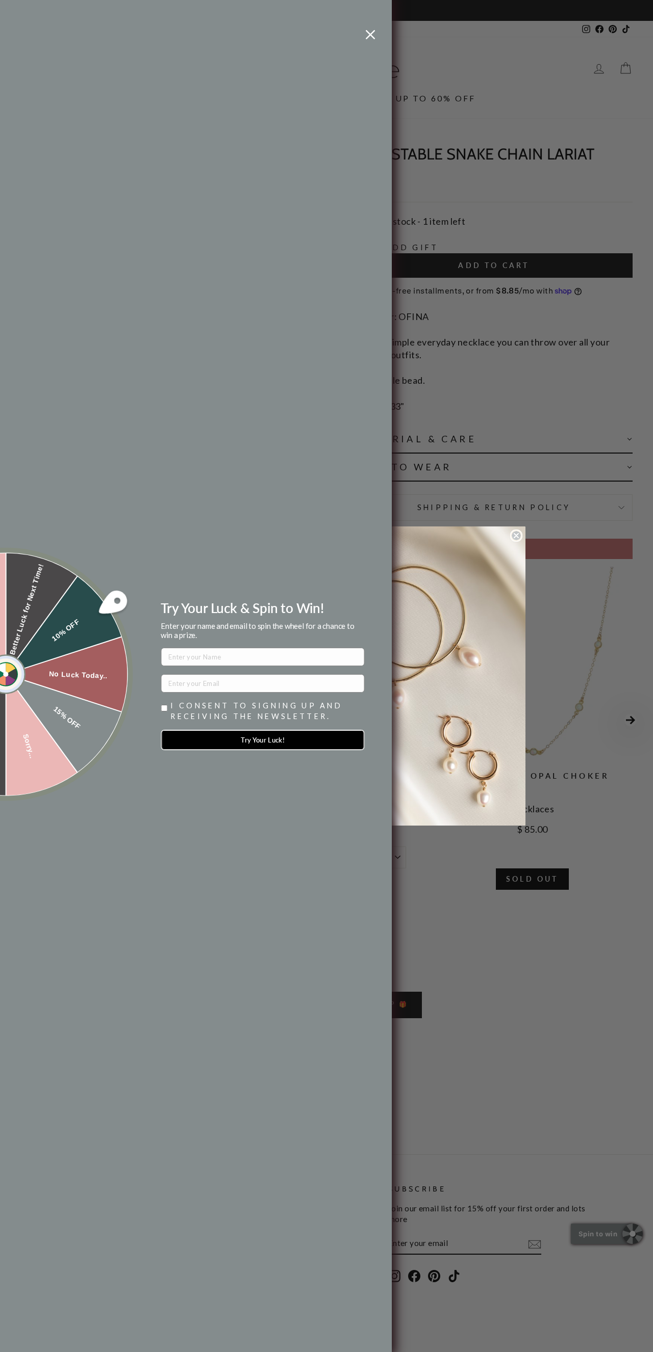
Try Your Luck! (263, 740)
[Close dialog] (516, 536)
